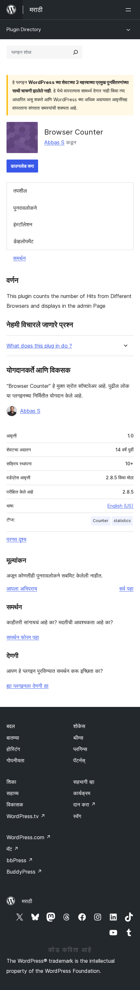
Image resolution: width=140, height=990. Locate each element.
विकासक (15, 804)
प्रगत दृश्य (16, 539)
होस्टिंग (13, 749)
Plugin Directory (24, 29)
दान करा (84, 804)
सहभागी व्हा (83, 782)
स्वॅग (77, 816)
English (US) (120, 505)
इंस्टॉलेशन (22, 224)
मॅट (13, 849)
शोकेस (79, 726)
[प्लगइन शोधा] (75, 52)
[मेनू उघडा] (129, 9)
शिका (11, 782)
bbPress (20, 860)
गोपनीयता (15, 760)
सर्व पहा (126, 588)
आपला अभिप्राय (22, 588)
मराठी (27, 901)
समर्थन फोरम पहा (23, 637)
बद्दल (11, 726)
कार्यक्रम (81, 793)
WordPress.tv (26, 816)
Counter (100, 520)
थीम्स (78, 737)
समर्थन (19, 258)
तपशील (20, 190)
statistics (122, 520)
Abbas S (54, 142)
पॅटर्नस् (79, 760)
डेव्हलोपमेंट (23, 241)
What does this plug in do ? (39, 346)
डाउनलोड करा (22, 166)
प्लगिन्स (80, 749)
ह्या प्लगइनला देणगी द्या (28, 686)
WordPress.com (29, 837)
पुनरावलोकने (25, 208)
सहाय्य (13, 793)
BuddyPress (24, 871)
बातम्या (13, 737)
